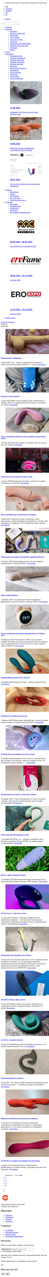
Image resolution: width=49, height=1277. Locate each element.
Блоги (7, 52)
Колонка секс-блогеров (19, 46)
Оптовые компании (17, 58)
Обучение (14, 210)
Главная (8, 27)
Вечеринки (14, 208)
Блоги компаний (16, 78)
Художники (14, 76)
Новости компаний (17, 33)
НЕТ (7, 1274)
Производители (16, 56)
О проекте (9, 1230)
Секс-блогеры (15, 72)
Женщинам (14, 192)
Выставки (14, 204)
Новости (8, 29)
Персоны (13, 66)
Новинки (13, 31)
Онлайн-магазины (17, 60)
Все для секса (15, 198)
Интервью (14, 35)
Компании (9, 54)
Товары (8, 190)
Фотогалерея (10, 318)
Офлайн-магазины (17, 62)
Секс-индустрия (16, 39)
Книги (12, 50)
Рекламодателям (11, 1232)
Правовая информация (14, 1236)
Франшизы (14, 70)
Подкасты (14, 74)
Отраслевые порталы (18, 68)
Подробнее (41, 364)
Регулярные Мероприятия (20, 212)
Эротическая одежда (18, 200)
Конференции (15, 206)
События (13, 42)
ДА (3, 1274)
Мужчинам (14, 196)
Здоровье (13, 48)
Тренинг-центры (16, 64)
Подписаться (6, 1249)
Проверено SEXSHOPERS (20, 44)
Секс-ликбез (15, 37)
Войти (7, 19)
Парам (12, 194)
